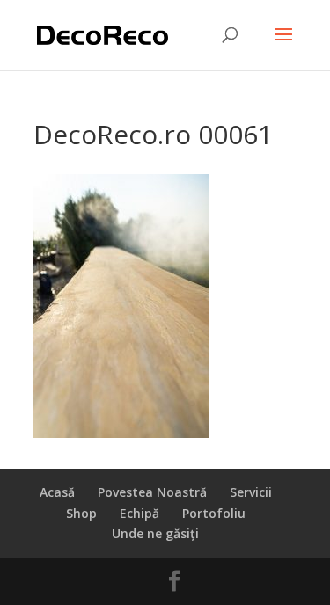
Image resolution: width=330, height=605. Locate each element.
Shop (81, 513)
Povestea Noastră (152, 492)
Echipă (139, 513)
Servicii (251, 492)
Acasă (57, 492)
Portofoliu (214, 513)
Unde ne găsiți (155, 533)
